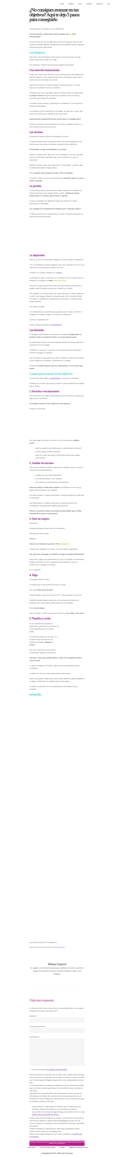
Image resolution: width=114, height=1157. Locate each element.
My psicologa (15, 4)
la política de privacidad (57, 1069)
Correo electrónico (37, 1026)
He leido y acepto (49, 1069)
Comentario (34, 1037)
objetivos (61, 947)
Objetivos (42, 947)
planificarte (56, 325)
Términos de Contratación (78, 1147)
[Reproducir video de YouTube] (57, 235)
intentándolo (54, 378)
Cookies (62, 1147)
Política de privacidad (47, 1147)
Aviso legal (32, 1147)
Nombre (33, 1016)
